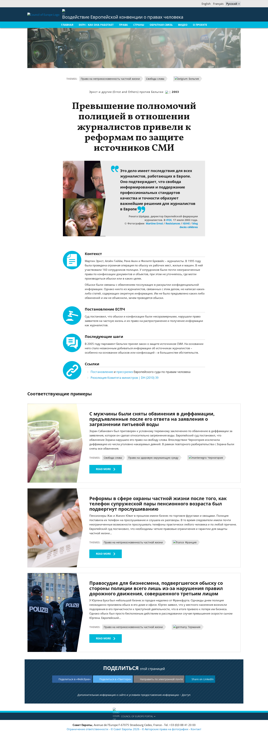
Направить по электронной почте (161, 679)
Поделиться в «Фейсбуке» (75, 679)
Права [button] (123, 24)
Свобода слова (155, 78)
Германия (193, 627)
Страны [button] (138, 24)
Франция (190, 542)
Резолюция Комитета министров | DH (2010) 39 (124, 378)
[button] (134, 716)
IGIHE (186, 223)
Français (218, 3)
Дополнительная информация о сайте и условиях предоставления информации (128, 695)
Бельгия (193, 78)
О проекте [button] (200, 24)
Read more (103, 469)
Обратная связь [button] (161, 24)
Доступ (186, 695)
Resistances (173, 223)
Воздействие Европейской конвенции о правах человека (122, 17)
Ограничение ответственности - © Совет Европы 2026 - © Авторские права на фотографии (128, 729)
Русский (232, 3)
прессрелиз (124, 372)
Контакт (196, 729)
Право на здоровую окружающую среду (153, 457)
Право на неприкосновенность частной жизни (110, 78)
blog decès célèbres (189, 225)
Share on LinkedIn (203, 679)
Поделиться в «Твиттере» (115, 679)
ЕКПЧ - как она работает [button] (96, 24)
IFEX (169, 220)
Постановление (102, 372)
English (206, 3)
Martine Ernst (154, 223)
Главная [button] (67, 24)
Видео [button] (182, 24)
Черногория (215, 457)
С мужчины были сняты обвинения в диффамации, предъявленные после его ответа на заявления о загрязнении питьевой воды (152, 419)
